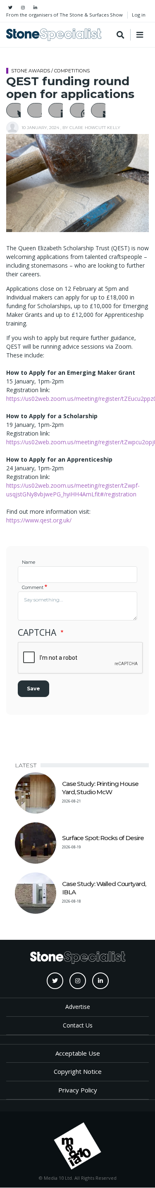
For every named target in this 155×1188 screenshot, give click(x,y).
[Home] (53, 35)
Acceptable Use (77, 1053)
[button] (15, 110)
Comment (32, 587)
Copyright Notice (78, 1071)
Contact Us (78, 1025)
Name (28, 562)
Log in (138, 15)
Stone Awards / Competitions (50, 71)
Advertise (77, 1007)
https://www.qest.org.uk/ (39, 520)
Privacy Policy (77, 1090)
